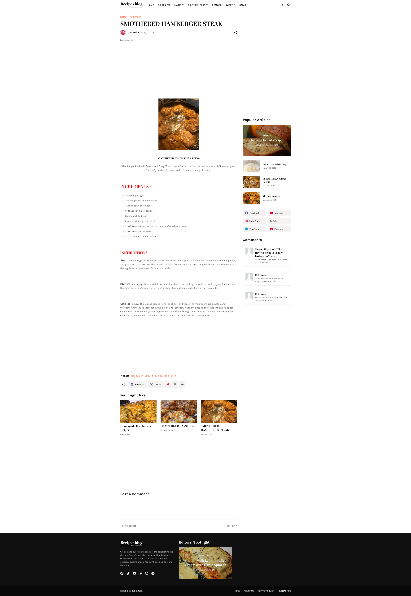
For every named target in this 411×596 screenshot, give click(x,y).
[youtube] (134, 573)
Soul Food (163, 375)
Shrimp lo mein (271, 196)
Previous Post (129, 525)
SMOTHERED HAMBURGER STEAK (215, 428)
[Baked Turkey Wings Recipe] (251, 182)
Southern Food (196, 5)
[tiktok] (128, 573)
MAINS (177, 5)
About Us (249, 591)
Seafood (217, 5)
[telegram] (152, 573)
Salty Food (150, 375)
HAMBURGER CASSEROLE (178, 426)
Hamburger (135, 17)
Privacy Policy (266, 591)
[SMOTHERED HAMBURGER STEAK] (219, 411)
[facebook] (121, 573)
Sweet (229, 5)
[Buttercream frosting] (251, 166)
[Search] (288, 5)
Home (151, 5)
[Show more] (182, 384)
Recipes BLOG (129, 591)
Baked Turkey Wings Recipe (274, 180)
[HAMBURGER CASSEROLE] (179, 411)
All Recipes (164, 5)
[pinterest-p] (141, 573)
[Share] (235, 32)
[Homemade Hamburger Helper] (138, 411)
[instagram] (146, 573)
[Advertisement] (178, 64)
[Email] (175, 384)
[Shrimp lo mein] (251, 198)
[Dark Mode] (282, 5)
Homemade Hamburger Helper (135, 428)
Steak (174, 375)
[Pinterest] (168, 384)
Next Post (230, 525)
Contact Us (284, 591)
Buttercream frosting (274, 164)
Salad (242, 5)
